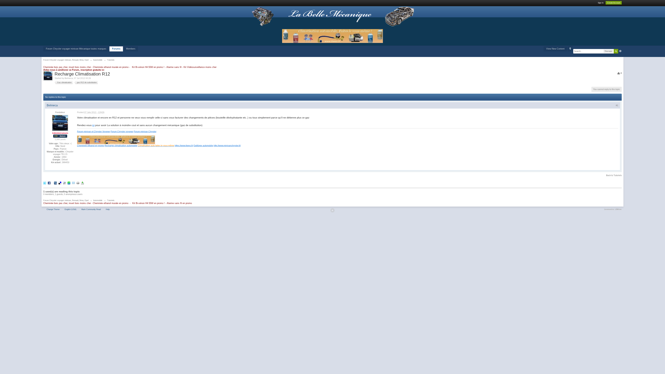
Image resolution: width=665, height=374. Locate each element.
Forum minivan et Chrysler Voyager (93, 131)
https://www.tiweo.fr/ (184, 145)
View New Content (555, 48)
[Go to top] (332, 210)
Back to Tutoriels (614, 175)
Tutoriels (110, 200)
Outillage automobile (203, 145)
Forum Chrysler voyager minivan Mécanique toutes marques (76, 48)
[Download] (82, 182)
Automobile (97, 200)
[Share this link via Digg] (55, 182)
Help (108, 209)
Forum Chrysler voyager (122, 131)
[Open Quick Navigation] (570, 48)
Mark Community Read (91, 209)
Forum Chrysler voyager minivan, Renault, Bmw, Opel (65, 200)
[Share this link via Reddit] (64, 182)
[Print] (78, 182)
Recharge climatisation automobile (121, 145)
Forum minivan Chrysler (145, 131)
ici (93, 125)
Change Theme (53, 209)
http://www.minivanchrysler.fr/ (227, 145)
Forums (116, 48)
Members (130, 48)
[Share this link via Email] (73, 182)
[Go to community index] (332, 16)
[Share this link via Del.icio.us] (60, 182)
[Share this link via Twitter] (44, 182)
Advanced (620, 51)
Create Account (613, 3)
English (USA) (70, 209)
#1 (617, 105)
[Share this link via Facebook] (49, 182)
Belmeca (69, 78)
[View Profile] (60, 123)
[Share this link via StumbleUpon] (69, 182)
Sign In (601, 3)
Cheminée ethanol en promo (90, 145)
